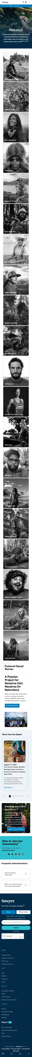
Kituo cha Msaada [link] (6, 1027)
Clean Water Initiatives (7, 991)
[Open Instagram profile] (12, 854)
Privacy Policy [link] (16, 1049)
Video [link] (3, 1033)
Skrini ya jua (4, 961)
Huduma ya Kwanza (7, 964)
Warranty (16, 1051)
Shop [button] (8, 912)
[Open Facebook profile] (8, 854)
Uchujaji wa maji (6, 955)
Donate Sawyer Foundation (9, 1000)
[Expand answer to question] (25, 873)
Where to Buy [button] (23, 912)
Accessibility (6, 1049)
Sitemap (19, 1046)
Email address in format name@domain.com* (16, 918)
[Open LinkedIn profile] (15, 854)
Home (11, 6)
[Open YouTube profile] (22, 854)
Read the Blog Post (12, 705)
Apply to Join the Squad (16, 829)
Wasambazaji (5, 1014)
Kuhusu (3, 1009)
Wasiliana (4, 1017)
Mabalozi (4, 976)
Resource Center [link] (6, 1036)
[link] (5, 2)
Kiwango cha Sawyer (7, 1012)
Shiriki (3, 994)
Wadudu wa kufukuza (7, 958)
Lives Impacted (5, 997)
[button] (25, 2)
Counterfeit (26, 1049)
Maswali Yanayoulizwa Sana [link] (9, 1030)
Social (3, 982)
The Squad (4, 979)
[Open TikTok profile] (19, 854)
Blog (2, 973)
